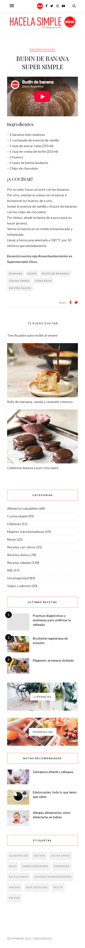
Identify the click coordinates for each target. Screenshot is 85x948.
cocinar (39, 855)
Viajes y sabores (19, 586)
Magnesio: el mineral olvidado (53, 660)
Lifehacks (14, 524)
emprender (62, 866)
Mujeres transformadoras (25, 532)
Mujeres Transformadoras (53, 877)
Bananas (15, 273)
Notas (11, 539)
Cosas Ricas (43, 280)
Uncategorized (18, 578)
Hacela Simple (19, 877)
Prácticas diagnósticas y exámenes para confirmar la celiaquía (52, 620)
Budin (32, 273)
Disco (13, 866)
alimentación (18, 855)
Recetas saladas (19, 563)
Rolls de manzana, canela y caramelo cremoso (40, 402)
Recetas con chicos (21, 547)
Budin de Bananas (55, 273)
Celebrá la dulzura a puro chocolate (32, 468)
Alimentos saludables (22, 508)
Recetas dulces (42, 49)
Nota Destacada (37, 887)
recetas (14, 898)
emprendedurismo (35, 866)
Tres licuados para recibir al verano (32, 335)
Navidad (14, 887)
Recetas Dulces (20, 288)
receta (58, 887)
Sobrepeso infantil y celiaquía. (53, 772)
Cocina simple (19, 280)
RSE (10, 570)
